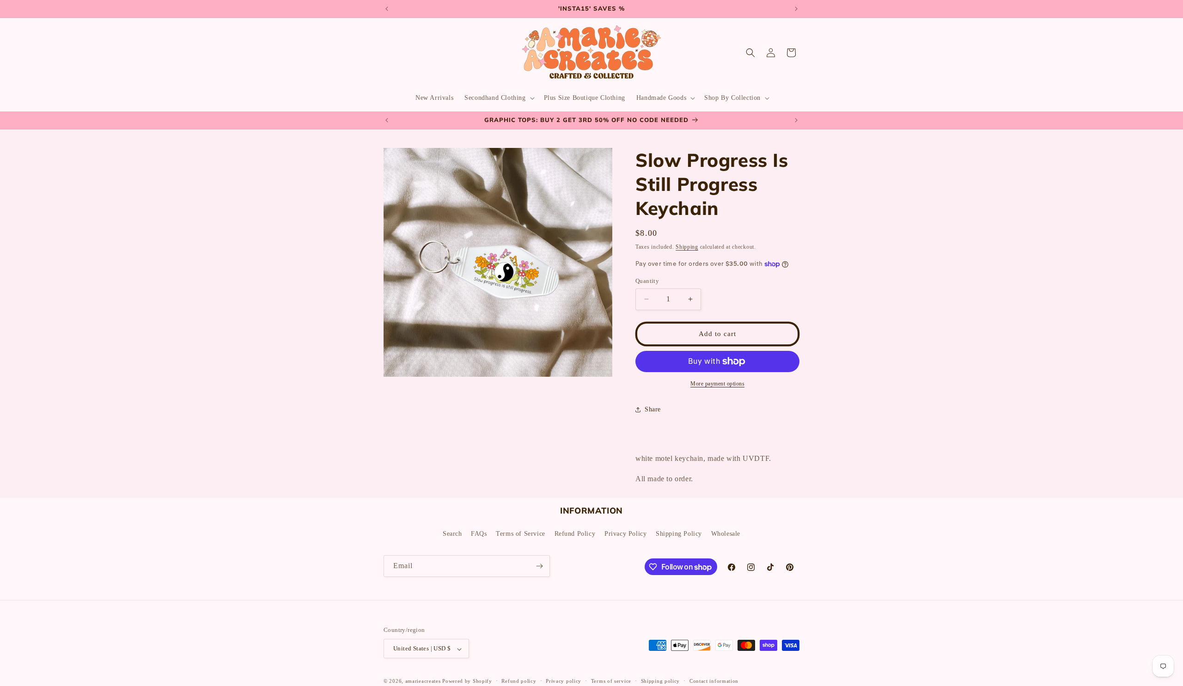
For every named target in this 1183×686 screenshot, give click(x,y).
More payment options (717, 383)
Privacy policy (563, 681)
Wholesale (725, 533)
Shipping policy (660, 681)
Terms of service (611, 681)
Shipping (687, 247)
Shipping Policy (679, 533)
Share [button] (653, 409)
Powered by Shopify (467, 681)
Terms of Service (520, 533)
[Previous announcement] (387, 9)
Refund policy (518, 681)
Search (452, 533)
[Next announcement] (796, 9)
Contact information (713, 681)
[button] (498, 98)
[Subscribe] (539, 566)
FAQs (479, 533)
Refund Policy (575, 533)
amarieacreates (423, 681)
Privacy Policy (625, 533)
